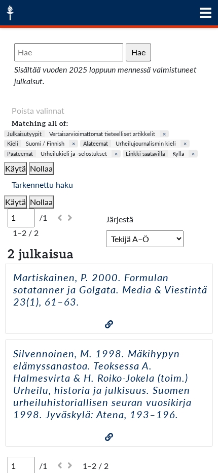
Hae (138, 52)
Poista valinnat (38, 110)
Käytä (15, 168)
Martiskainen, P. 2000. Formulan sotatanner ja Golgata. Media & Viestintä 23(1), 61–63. (110, 289)
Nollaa (41, 168)
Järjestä (119, 219)
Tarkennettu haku (42, 184)
